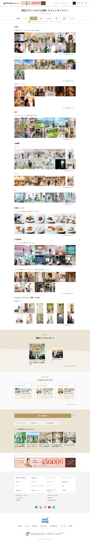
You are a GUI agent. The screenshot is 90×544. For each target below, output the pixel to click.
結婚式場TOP (25, 454)
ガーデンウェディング (19, 57)
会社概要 (19, 526)
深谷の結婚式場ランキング (58, 454)
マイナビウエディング (18, 454)
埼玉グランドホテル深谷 (68, 454)
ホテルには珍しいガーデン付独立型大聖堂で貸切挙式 (25, 115)
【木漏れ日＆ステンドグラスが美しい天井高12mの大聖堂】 (27, 30)
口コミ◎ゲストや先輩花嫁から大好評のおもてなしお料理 (26, 211)
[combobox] (63, 3)
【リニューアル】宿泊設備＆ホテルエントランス (24, 242)
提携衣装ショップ (18, 301)
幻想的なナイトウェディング (20, 83)
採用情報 (70, 526)
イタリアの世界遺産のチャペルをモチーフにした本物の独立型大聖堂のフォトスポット (32, 269)
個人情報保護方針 (54, 526)
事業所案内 (34, 526)
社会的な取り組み (43, 526)
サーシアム (16, 146)
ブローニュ (16, 190)
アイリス (16, 173)
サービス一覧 (27, 526)
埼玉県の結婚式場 (32, 454)
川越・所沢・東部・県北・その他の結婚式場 (45, 454)
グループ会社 (63, 526)
